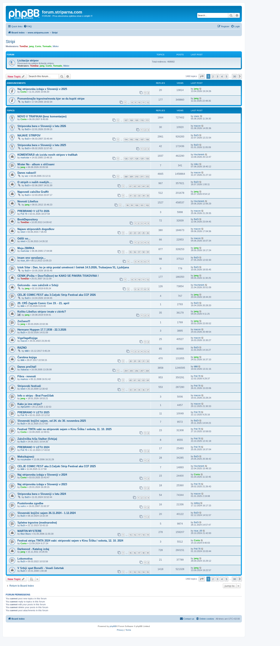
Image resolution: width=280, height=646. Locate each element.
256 (136, 370)
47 (139, 553)
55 (131, 252)
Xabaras (24, 369)
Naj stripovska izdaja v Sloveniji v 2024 (42, 474)
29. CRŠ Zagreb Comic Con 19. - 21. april (43, 303)
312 (147, 176)
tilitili (22, 306)
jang (31, 46)
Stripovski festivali (29, 386)
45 (131, 553)
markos (24, 379)
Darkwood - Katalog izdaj (33, 549)
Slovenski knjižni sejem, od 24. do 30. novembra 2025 (51, 420)
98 (127, 205)
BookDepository (27, 219)
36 (143, 390)
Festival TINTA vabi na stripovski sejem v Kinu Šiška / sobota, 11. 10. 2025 (64, 429)
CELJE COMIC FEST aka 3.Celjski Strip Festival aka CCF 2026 (56, 294)
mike (196, 164)
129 (141, 158)
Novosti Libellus (27, 201)
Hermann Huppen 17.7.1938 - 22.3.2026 (41, 329)
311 (141, 176)
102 (147, 205)
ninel (22, 232)
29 (135, 361)
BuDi (27, 102)
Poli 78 (23, 214)
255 (131, 370)
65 (148, 186)
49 (148, 553)
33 (139, 195)
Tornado (46, 46)
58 (143, 252)
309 (131, 176)
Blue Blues (25, 534)
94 (143, 572)
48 (143, 553)
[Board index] (24, 13)
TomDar (23, 46)
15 (131, 535)
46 (135, 553)
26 (148, 233)
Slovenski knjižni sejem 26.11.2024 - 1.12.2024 (46, 513)
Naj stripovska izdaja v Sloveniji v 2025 (42, 89)
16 (135, 535)
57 (139, 252)
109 (136, 120)
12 (148, 102)
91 (131, 572)
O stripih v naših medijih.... (34, 182)
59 (148, 252)
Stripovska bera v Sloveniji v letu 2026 (41, 126)
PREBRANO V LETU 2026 (33, 211)
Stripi (10, 41)
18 (143, 535)
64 (143, 186)
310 (136, 176)
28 (131, 361)
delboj (197, 503)
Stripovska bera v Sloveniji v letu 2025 (41, 145)
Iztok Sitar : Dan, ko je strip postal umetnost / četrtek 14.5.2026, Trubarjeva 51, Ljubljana (73, 267)
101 (141, 205)
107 (125, 120)
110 (141, 120)
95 (148, 572)
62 (135, 186)
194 (125, 139)
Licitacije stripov (28, 60)
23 (135, 233)
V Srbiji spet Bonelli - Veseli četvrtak (40, 568)
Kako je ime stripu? (29, 404)
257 (141, 370)
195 (131, 139)
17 (139, 535)
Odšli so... (24, 238)
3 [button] (217, 76)
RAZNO (22, 347)
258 (147, 370)
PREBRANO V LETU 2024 (33, 447)
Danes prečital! (26, 366)
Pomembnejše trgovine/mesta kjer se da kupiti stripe (50, 98)
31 (131, 195)
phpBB (113, 626)
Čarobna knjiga (27, 357)
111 (147, 120)
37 (148, 390)
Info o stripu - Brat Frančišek (35, 395)
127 (131, 158)
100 (136, 205)
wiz (26, 176)
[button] (202, 76)
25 (143, 233)
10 (139, 102)
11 (143, 102)
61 (131, 186)
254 (125, 370)
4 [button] (222, 76)
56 (135, 252)
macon (197, 126)
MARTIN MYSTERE (29, 531)
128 (136, 158)
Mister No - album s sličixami (36, 164)
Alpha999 (25, 407)
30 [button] (234, 76)
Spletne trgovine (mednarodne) (37, 522)
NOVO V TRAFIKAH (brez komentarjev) (41, 116)
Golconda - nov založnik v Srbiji (37, 285)
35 (148, 195)
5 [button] (226, 76)
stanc (196, 116)
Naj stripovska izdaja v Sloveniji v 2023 (42, 484)
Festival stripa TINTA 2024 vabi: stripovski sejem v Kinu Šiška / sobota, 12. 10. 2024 (70, 540)
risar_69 (24, 260)
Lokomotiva (24, 558)
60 (131, 380)
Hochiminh (199, 154)
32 (135, 195)
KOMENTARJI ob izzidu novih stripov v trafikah (47, 154)
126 (125, 158)
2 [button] (213, 76)
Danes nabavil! (26, 172)
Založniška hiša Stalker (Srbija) (37, 438)
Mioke (56, 46)
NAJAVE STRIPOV (29, 135)
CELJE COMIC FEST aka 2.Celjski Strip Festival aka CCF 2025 (56, 466)
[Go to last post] (200, 88)
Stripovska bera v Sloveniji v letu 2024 (41, 493)
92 (135, 572)
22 (131, 233)
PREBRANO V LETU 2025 (33, 412)
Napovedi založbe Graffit (33, 191)
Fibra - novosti (26, 376)
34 (143, 195)
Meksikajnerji (25, 456)
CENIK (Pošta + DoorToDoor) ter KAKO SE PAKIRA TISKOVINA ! (58, 275)
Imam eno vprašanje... (31, 257)
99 (132, 205)
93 (139, 572)
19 (148, 535)
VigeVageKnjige (27, 338)
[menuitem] (28, 26)
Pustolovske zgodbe (30, 503)
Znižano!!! (23, 321)
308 (125, 176)
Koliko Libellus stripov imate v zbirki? (41, 311)
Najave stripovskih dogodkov (35, 229)
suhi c (23, 506)
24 (139, 233)
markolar (24, 157)
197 (141, 139)
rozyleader (25, 459)
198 (147, 139)
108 (131, 120)
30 (139, 361)
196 (136, 139)
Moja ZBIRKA (25, 248)
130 (147, 158)
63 (139, 186)
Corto (38, 46)
